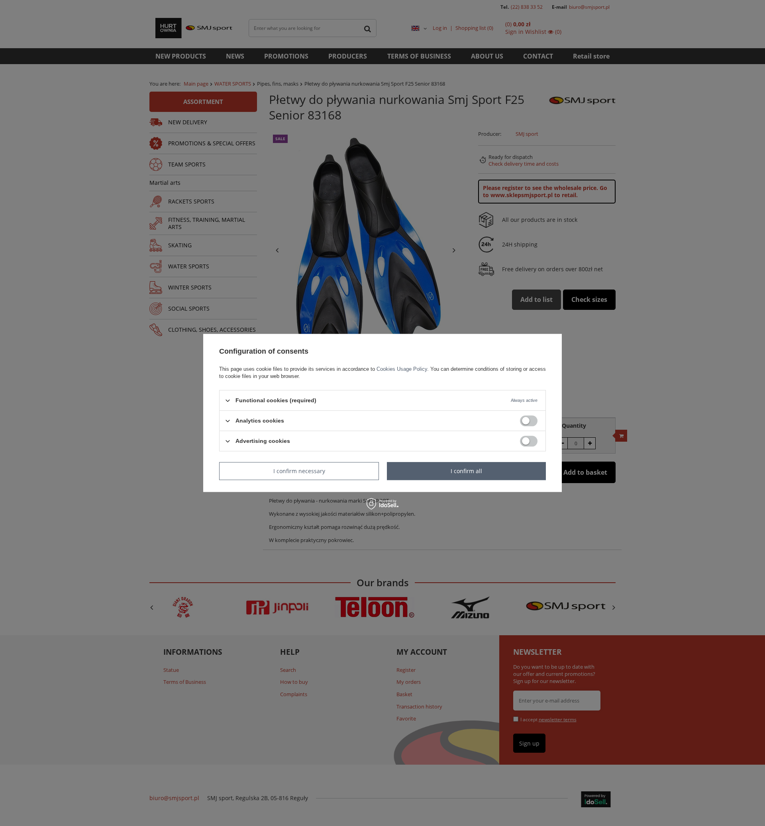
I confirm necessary (299, 471)
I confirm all (466, 471)
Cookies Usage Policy (402, 369)
